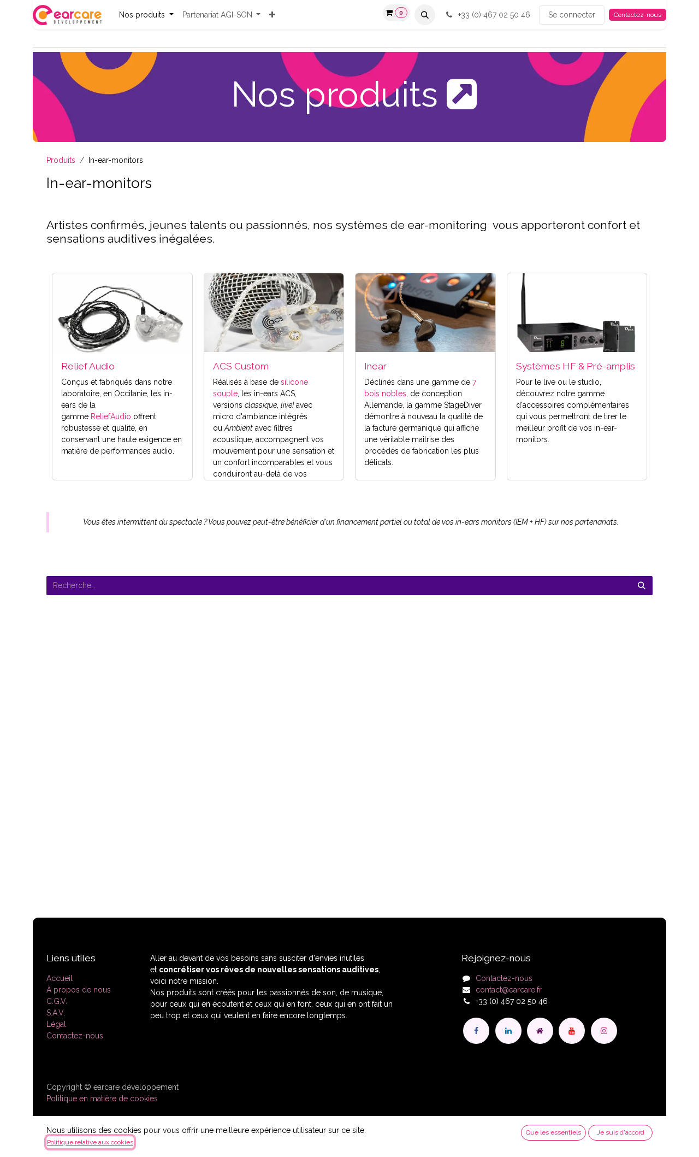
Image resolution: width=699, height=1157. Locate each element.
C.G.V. (56, 1001)
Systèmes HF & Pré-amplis (575, 366)
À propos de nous (78, 989)
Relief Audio (88, 366)
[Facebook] (476, 1031)
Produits (60, 160)
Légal (56, 1024)
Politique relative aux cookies (90, 1142)
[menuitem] (146, 15)
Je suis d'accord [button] (620, 1132)
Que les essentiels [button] (553, 1132)
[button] (424, 14)
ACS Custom (241, 366)
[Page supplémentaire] (540, 1031)
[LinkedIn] (508, 1031)
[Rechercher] (642, 585)
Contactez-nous (637, 15)
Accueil (59, 978)
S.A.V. (55, 1012)
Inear (375, 366)
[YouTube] (572, 1031)
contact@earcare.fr (509, 989)
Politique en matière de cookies (102, 1098)
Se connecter (571, 14)
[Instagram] (604, 1031)
